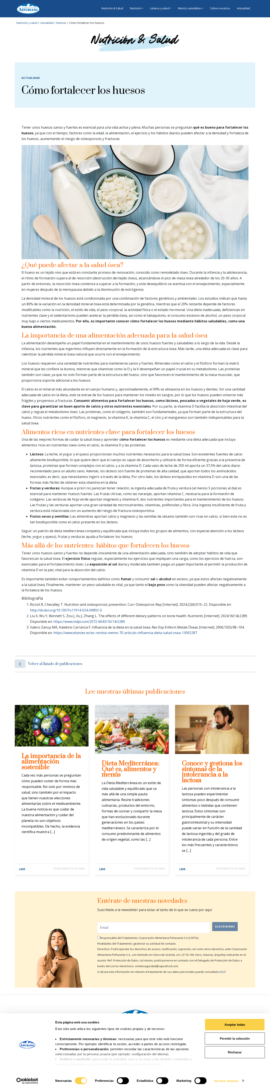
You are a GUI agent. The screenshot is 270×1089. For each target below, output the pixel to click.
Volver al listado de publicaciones (55, 664)
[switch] (123, 1080)
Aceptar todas (234, 1024)
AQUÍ (222, 972)
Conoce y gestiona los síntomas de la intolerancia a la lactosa (212, 771)
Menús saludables (189, 8)
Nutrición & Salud (112, 8)
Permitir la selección (235, 1038)
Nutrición (135, 8)
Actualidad (243, 8)
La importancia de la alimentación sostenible (51, 761)
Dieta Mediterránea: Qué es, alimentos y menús (130, 769)
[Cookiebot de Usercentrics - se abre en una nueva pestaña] (27, 1081)
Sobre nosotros (220, 8)
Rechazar (235, 1052)
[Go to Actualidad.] (53, 23)
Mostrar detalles (226, 1080)
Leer (22, 869)
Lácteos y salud (159, 8)
